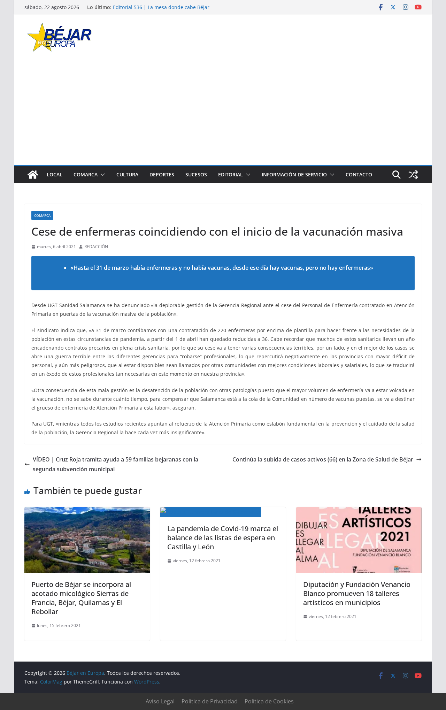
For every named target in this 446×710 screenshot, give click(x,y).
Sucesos (196, 174)
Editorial (230, 174)
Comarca (86, 174)
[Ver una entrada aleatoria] (413, 174)
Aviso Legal (160, 701)
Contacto (359, 174)
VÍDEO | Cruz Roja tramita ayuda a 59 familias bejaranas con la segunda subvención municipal (115, 464)
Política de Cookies (269, 701)
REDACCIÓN (96, 247)
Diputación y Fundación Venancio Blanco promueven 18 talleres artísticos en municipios (356, 593)
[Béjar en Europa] (32, 174)
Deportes (161, 174)
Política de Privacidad (210, 701)
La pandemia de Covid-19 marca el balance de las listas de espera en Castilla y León (222, 537)
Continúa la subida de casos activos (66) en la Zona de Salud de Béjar (322, 459)
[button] (101, 175)
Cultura (127, 174)
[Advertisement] (223, 112)
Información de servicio (294, 174)
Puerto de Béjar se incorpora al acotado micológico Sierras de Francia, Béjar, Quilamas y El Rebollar (81, 598)
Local (54, 174)
